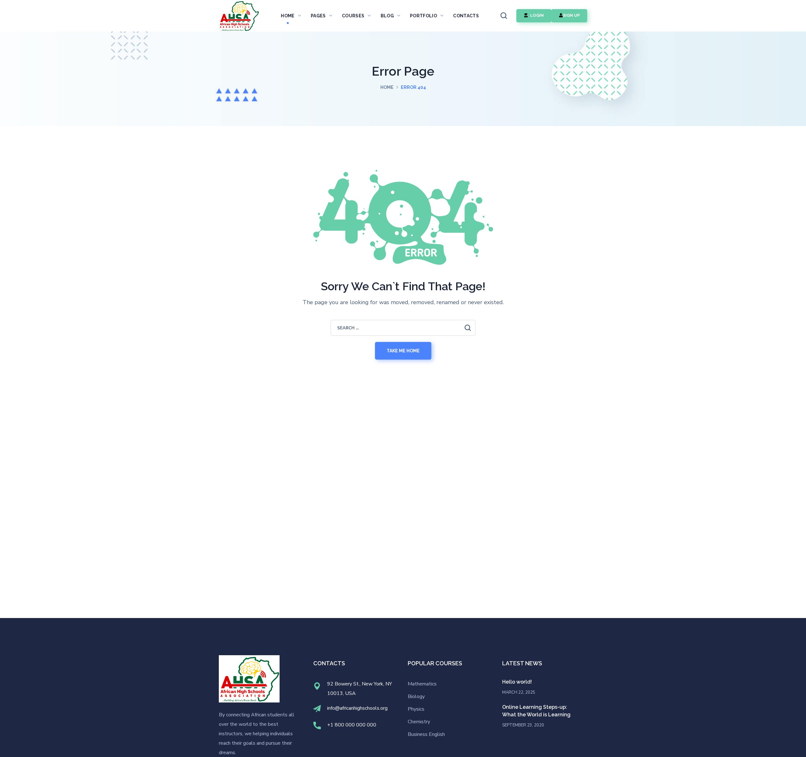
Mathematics (422, 683)
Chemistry (419, 721)
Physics (416, 709)
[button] (504, 16)
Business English (426, 734)
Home (387, 87)
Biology (416, 696)
